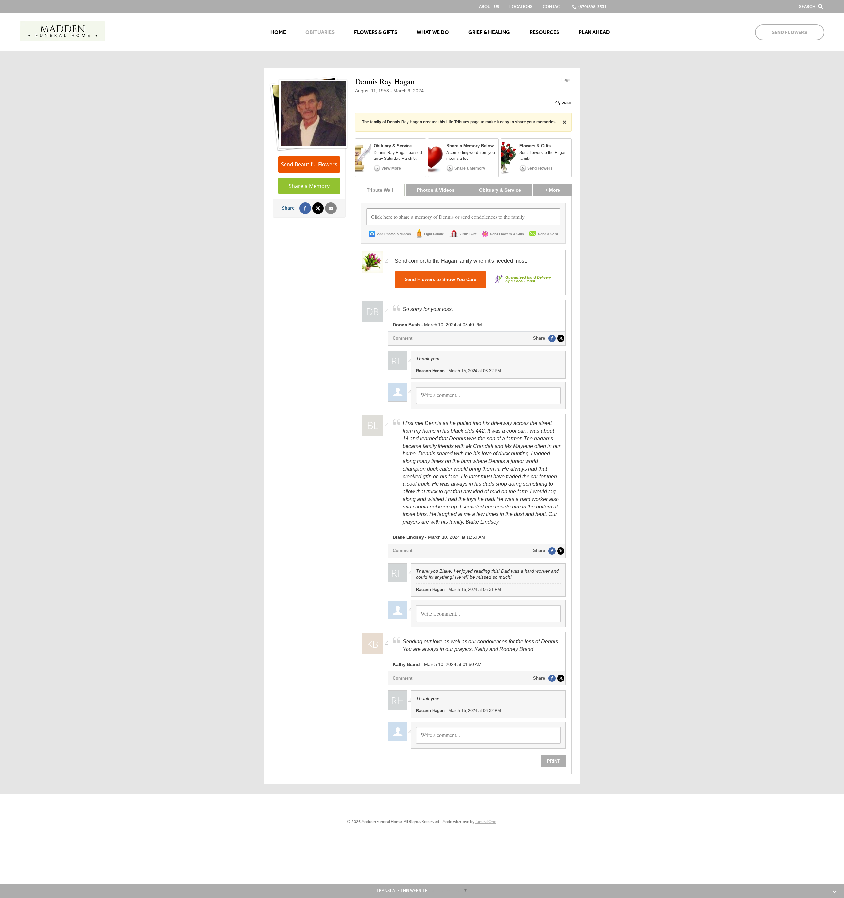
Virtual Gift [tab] (467, 234)
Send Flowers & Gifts (507, 234)
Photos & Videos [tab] (436, 190)
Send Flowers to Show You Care (440, 279)
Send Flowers (789, 32)
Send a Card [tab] (548, 234)
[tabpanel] (463, 485)
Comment (402, 338)
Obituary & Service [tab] (500, 190)
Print (553, 761)
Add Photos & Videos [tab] (394, 234)
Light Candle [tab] (434, 234)
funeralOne (485, 821)
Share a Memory (309, 185)
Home (278, 32)
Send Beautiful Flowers (309, 164)
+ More (558, 190)
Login (566, 79)
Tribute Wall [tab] (380, 190)
